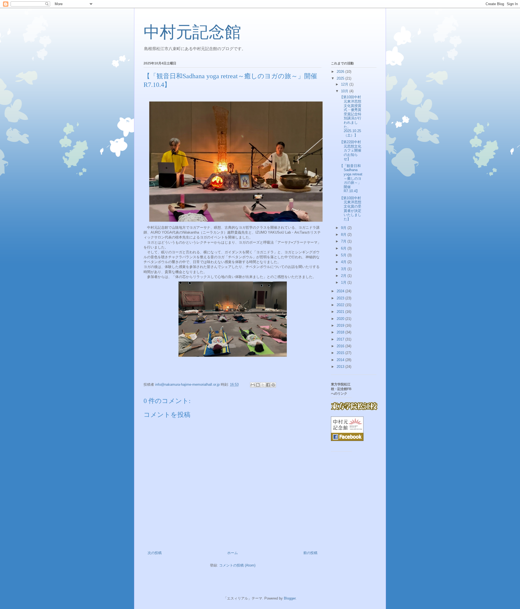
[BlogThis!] (258, 385)
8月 (344, 235)
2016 (341, 346)
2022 (341, 305)
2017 (341, 339)
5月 (344, 255)
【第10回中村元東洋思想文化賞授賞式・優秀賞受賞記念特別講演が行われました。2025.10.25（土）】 (350, 116)
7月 (344, 241)
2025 (341, 78)
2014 (341, 360)
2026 (341, 72)
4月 (344, 262)
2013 (341, 367)
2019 (341, 325)
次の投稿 (155, 553)
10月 (345, 91)
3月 (344, 269)
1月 (344, 282)
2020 (341, 319)
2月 (344, 276)
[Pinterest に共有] (273, 385)
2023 (341, 298)
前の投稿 (310, 553)
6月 (344, 248)
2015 (341, 353)
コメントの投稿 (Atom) (237, 565)
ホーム (232, 553)
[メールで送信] (252, 385)
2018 (341, 332)
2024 (341, 291)
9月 (344, 228)
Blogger (289, 598)
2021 (341, 312)
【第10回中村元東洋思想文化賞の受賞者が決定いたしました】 (350, 208)
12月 (345, 84)
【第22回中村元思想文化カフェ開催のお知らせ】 (350, 150)
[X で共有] (263, 385)
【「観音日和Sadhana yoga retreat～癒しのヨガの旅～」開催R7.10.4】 (351, 178)
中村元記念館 (192, 32)
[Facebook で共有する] (268, 385)
